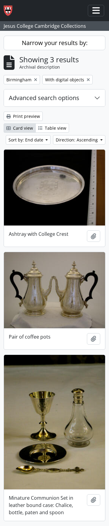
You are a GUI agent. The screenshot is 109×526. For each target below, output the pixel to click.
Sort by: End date (26, 140)
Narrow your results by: (55, 43)
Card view (22, 128)
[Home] (10, 10)
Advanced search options (44, 98)
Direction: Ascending (77, 140)
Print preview (26, 116)
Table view (55, 128)
